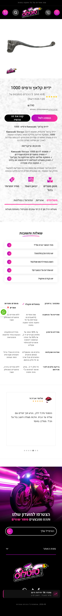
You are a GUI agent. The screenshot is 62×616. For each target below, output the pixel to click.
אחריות (40, 200)
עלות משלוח (52, 109)
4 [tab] (31, 450)
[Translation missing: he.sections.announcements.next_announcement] (8, 3)
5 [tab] (28, 450)
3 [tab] (33, 450)
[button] (57, 12)
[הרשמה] (10, 531)
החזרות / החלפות (23, 200)
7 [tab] (24, 450)
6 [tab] (26, 450)
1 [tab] (37, 450)
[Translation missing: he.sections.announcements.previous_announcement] (54, 3)
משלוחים (52, 200)
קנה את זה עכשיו (17, 118)
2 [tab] (35, 450)
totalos (35, 604)
